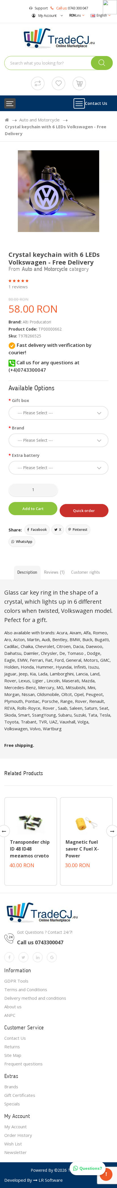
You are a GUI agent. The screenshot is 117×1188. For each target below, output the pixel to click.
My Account (47, 15)
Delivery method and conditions (35, 998)
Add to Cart (32, 508)
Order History (18, 1135)
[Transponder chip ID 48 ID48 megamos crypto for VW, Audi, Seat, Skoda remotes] (30, 821)
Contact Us (96, 103)
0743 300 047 (78, 8)
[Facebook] (9, 957)
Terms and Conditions (25, 989)
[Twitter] (23, 957)
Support (41, 8)
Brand (18, 428)
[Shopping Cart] (79, 83)
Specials (12, 1104)
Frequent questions (23, 1064)
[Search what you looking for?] (102, 63)
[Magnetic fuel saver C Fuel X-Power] (86, 821)
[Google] (52, 957)
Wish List (13, 1144)
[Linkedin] (38, 957)
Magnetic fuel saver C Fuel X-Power (82, 849)
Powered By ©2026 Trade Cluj (59, 1170)
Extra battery (25, 455)
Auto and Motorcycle (39, 120)
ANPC (9, 1015)
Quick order (84, 510)
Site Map (12, 1055)
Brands (11, 1086)
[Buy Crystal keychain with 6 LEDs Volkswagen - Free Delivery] (58, 191)
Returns (12, 1046)
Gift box (20, 400)
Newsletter (15, 1152)
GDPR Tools (16, 981)
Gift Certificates (19, 1095)
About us (13, 1006)
